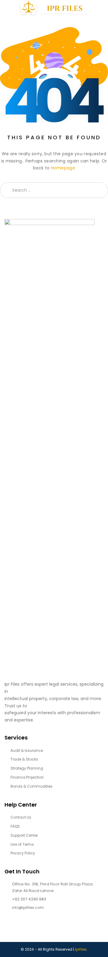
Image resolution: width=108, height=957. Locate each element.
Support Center (24, 835)
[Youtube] (41, 927)
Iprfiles (81, 949)
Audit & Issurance (26, 750)
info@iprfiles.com (28, 907)
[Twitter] (17, 927)
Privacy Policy (22, 853)
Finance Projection (27, 777)
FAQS (15, 826)
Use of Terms (22, 844)
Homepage (63, 168)
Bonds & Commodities (31, 786)
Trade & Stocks (24, 759)
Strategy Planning (26, 768)
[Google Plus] (29, 927)
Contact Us (20, 817)
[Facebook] (5, 927)
